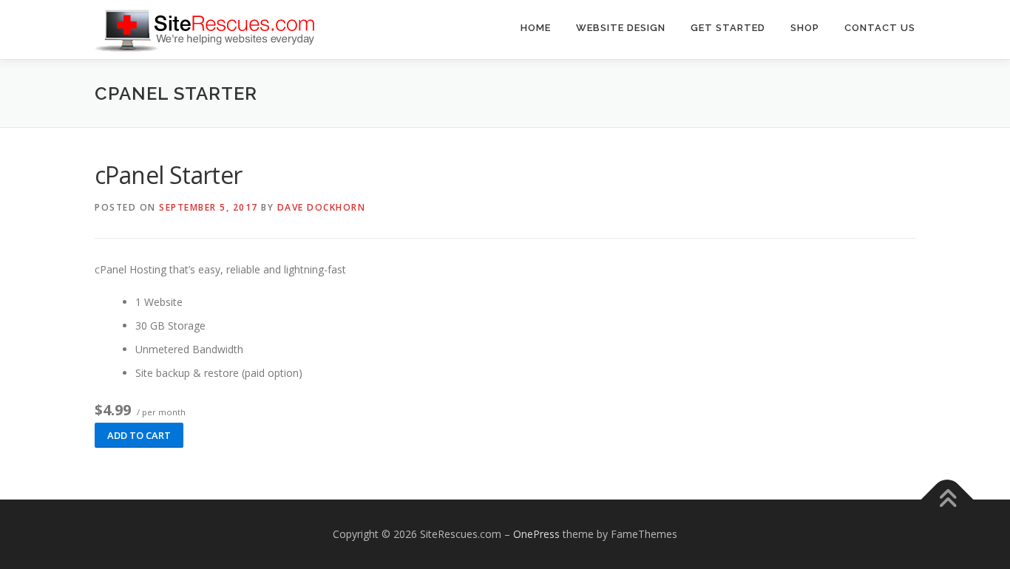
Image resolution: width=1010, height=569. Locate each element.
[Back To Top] (947, 499)
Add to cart (139, 435)
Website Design (620, 27)
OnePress (536, 534)
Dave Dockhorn (321, 207)
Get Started (728, 27)
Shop (804, 27)
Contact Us (879, 27)
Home (536, 27)
